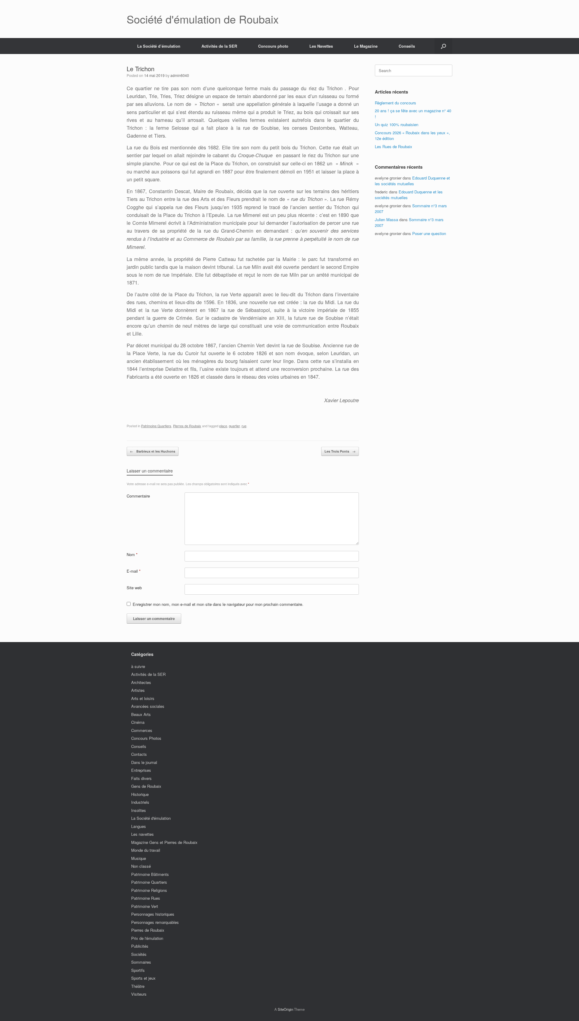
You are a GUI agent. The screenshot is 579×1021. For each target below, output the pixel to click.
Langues (138, 826)
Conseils (407, 46)
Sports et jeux (143, 978)
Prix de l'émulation (147, 938)
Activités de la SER (219, 46)
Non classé (141, 866)
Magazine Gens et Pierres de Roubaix (164, 842)
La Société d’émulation (158, 46)
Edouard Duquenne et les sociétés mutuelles (412, 181)
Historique (140, 794)
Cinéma (137, 722)
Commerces (141, 730)
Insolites (138, 810)
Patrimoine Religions (149, 890)
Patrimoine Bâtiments (150, 874)
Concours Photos (146, 738)
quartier (234, 425)
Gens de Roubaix (146, 786)
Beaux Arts (141, 714)
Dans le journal (144, 762)
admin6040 (179, 75)
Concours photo (273, 46)
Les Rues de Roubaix (393, 146)
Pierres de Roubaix (187, 425)
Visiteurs (139, 994)
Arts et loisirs (142, 698)
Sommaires (141, 962)
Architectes (141, 682)
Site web (134, 587)
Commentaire (138, 496)
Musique (138, 858)
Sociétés (139, 954)
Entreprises (141, 770)
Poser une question (429, 233)
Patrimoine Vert (144, 906)
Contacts (139, 754)
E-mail (134, 571)
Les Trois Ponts (340, 451)
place (223, 425)
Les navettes (142, 834)
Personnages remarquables (155, 922)
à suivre (138, 666)
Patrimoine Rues (145, 898)
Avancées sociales (147, 706)
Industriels (140, 802)
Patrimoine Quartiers (156, 425)
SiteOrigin (285, 1009)
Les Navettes (321, 46)
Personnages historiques (152, 914)
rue (244, 425)
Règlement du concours (395, 103)
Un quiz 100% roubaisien (396, 124)
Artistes (138, 690)
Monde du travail (145, 850)
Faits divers (141, 778)
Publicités (139, 946)
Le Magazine (366, 46)
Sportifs (138, 970)
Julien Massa (386, 219)
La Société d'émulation (151, 818)
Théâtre (137, 986)
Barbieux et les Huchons (152, 451)
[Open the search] (443, 46)
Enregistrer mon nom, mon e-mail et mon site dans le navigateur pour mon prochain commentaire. (218, 604)
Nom (132, 554)
